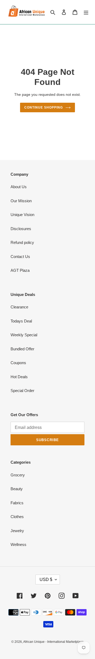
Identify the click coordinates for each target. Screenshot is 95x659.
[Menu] (86, 12)
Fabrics (17, 503)
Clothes (17, 516)
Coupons (18, 362)
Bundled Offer (22, 349)
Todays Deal (21, 321)
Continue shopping (43, 107)
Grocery (18, 475)
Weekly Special (24, 335)
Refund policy (22, 242)
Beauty (17, 488)
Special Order (22, 390)
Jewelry (17, 530)
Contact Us (20, 256)
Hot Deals (19, 376)
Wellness (18, 544)
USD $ (46, 579)
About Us (19, 186)
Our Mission (21, 201)
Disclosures (21, 228)
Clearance (19, 307)
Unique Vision (22, 214)
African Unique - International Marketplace (53, 642)
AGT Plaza (20, 270)
